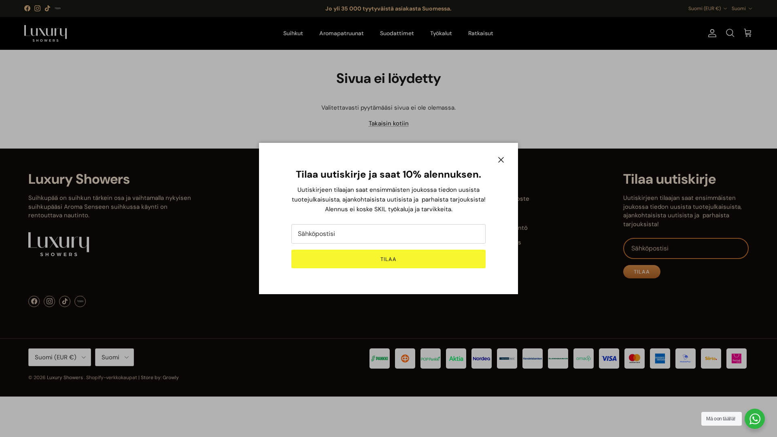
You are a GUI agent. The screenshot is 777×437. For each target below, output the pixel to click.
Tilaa (388, 259)
